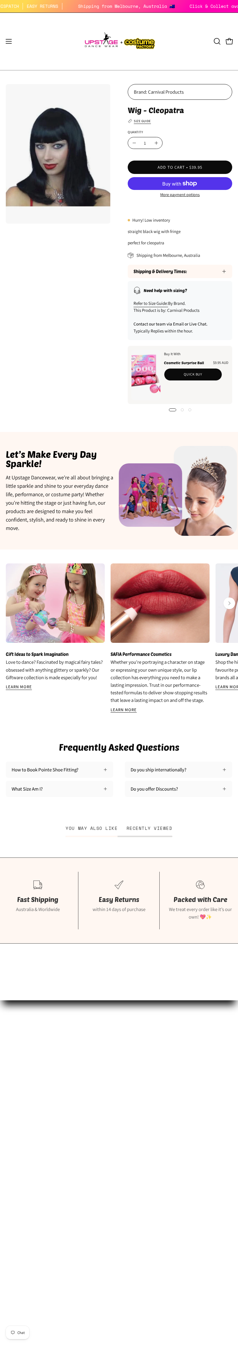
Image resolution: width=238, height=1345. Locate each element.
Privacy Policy (20, 1184)
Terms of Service (22, 1194)
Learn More (19, 686)
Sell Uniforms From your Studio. (38, 1093)
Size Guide (16, 1063)
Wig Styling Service (144, 1103)
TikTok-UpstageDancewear (32, 1123)
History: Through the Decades (154, 1063)
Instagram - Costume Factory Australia (163, 1113)
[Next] (229, 603)
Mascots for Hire (141, 1083)
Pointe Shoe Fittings (26, 1073)
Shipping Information (27, 1153)
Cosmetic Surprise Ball (184, 362)
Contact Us (17, 1204)
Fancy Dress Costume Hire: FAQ (156, 1073)
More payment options (180, 194)
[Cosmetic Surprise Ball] (146, 375)
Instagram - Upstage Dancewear (37, 1113)
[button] (216, 41)
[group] (119, 638)
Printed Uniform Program (31, 1083)
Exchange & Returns (25, 1164)
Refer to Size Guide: (151, 303)
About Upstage (20, 1103)
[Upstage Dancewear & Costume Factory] (119, 41)
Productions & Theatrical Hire (154, 1093)
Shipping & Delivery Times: (160, 271)
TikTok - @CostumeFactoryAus (155, 1123)
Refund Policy (19, 1174)
